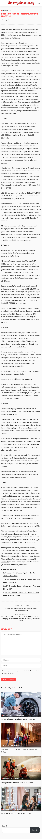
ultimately (5, 562)
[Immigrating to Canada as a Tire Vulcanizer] (21, 704)
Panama (29, 261)
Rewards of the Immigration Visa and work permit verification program (21, 609)
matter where (27, 49)
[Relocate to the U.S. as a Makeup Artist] (21, 799)
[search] (39, 3)
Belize (21, 409)
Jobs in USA (17, 809)
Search (4, 826)
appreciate (26, 332)
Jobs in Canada (19, 715)
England (6, 745)
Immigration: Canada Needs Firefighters (17, 783)
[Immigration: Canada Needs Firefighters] (21, 768)
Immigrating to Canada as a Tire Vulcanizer (18, 719)
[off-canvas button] (3, 3)
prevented (17, 149)
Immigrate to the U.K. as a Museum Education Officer (19, 751)
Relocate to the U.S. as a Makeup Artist (16, 813)
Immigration (6, 10)
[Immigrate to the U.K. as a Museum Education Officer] (21, 735)
